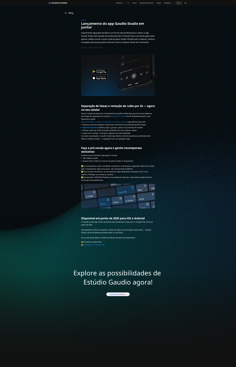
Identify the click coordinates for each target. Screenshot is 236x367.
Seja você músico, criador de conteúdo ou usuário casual (103, 122)
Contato (158, 3)
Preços (135, 3)
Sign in (179, 3)
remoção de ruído (118, 116)
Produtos (119, 3)
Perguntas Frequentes (146, 3)
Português (167, 3)
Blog (128, 3)
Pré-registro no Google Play (94, 245)
